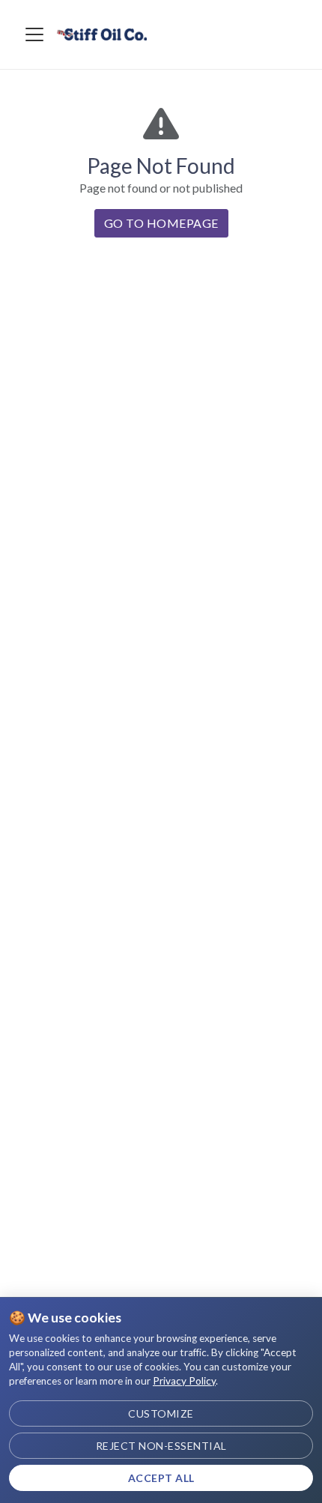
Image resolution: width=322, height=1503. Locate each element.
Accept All (161, 1478)
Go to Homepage (161, 223)
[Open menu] (34, 34)
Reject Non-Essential (161, 1445)
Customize (161, 1413)
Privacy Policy (184, 1381)
